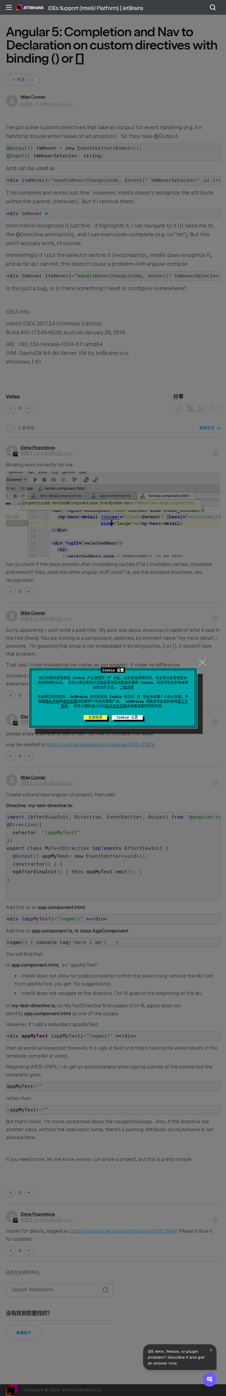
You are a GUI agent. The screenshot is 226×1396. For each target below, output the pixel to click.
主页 (30, 7)
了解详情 (126, 687)
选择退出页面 (116, 706)
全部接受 (95, 717)
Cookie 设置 (127, 717)
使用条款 (70, 701)
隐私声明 (52, 701)
